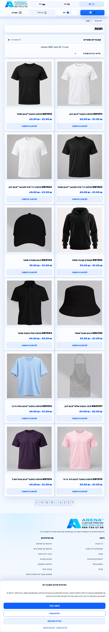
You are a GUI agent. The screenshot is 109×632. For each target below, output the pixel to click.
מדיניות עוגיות (61, 627)
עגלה (100, 569)
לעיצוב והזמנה (79, 126)
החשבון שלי (97, 564)
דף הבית (98, 21)
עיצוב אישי (47, 569)
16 (47, 502)
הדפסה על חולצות (44, 544)
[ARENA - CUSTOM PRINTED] (16, 4)
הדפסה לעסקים (45, 564)
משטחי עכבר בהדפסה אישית (39, 574)
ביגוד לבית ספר (45, 554)
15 (52, 502)
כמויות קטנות (46, 559)
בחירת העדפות (55, 621)
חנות (101, 554)
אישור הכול (54, 606)
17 (42, 502)
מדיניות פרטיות (49, 627)
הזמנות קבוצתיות (95, 559)
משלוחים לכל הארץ (94, 549)
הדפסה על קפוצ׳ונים (43, 549)
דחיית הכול (54, 613)
